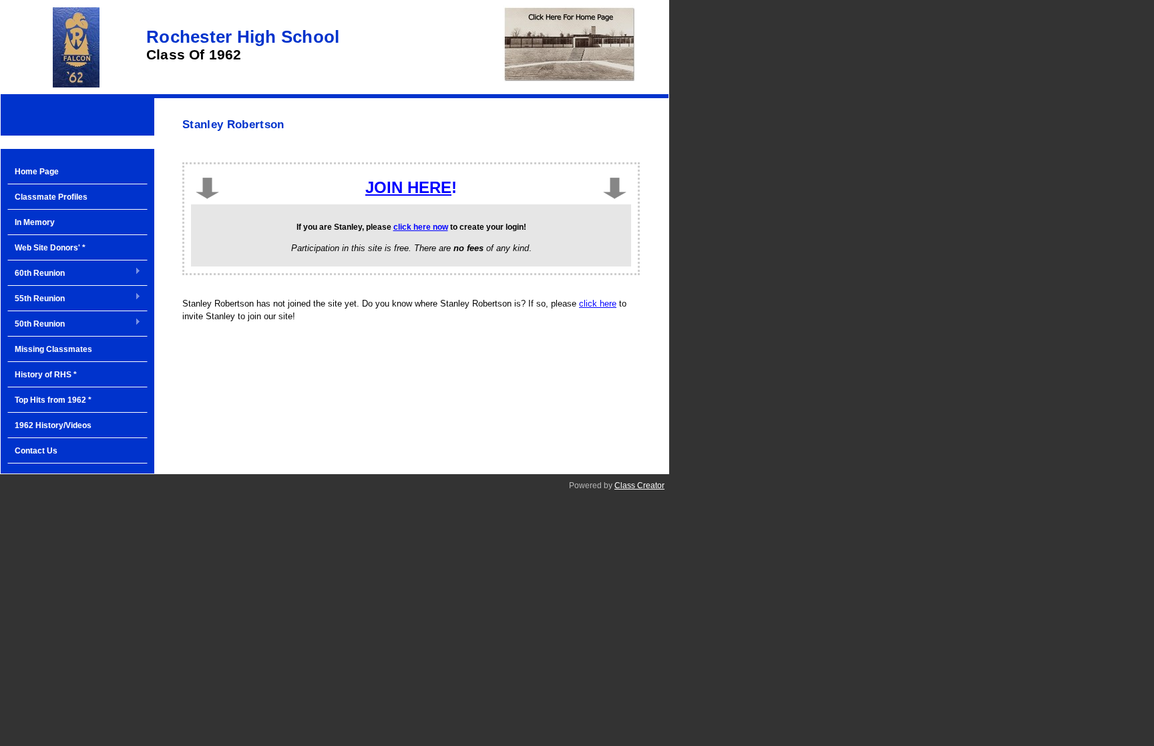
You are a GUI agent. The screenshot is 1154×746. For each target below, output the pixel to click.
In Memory (35, 222)
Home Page (37, 171)
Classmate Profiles (51, 197)
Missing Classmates (53, 349)
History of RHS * (46, 374)
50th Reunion (36, 324)
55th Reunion (36, 299)
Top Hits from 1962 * (53, 400)
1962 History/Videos (53, 425)
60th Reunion (36, 273)
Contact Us (36, 450)
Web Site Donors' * (50, 247)
